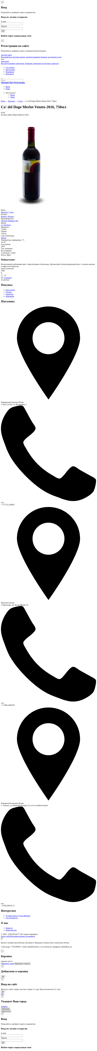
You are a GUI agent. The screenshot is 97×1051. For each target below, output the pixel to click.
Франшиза (10, 72)
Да (3, 992)
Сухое (11, 212)
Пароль (4, 26)
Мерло (3, 238)
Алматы (4, 1006)
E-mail (3, 22)
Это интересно (12, 918)
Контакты (10, 74)
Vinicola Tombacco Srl (9, 221)
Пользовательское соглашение (23, 936)
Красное (4, 212)
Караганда (5, 1009)
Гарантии (9, 294)
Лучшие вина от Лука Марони (18, 916)
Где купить (10, 68)
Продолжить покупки (22, 964)
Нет (2, 994)
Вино (8, 87)
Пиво (8, 89)
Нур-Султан (6, 1011)
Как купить (10, 70)
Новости (9, 928)
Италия (11, 216)
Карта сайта (6, 936)
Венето (4, 216)
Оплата (9, 292)
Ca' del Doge (6, 225)
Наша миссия (11, 930)
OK (3, 31)
